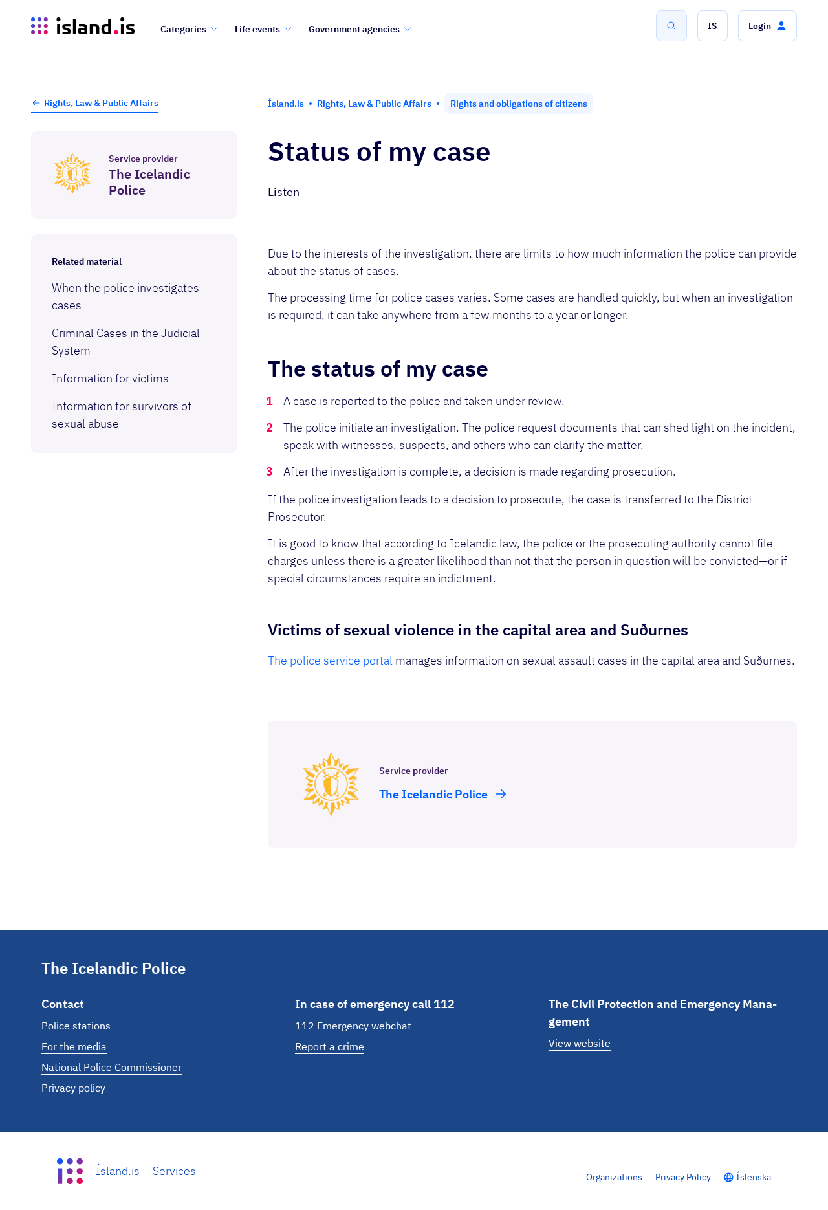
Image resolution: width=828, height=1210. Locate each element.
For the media (74, 1046)
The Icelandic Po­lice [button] (433, 794)
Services (174, 1170)
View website (580, 1043)
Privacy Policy (683, 1177)
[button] (712, 25)
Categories (183, 29)
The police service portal (330, 660)
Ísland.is (118, 1170)
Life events (257, 29)
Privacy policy (73, 1087)
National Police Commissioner (111, 1067)
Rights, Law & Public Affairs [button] (101, 103)
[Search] (671, 25)
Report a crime (329, 1046)
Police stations (76, 1025)
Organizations (614, 1177)
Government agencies (354, 29)
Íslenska (753, 1177)
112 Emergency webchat (353, 1025)
